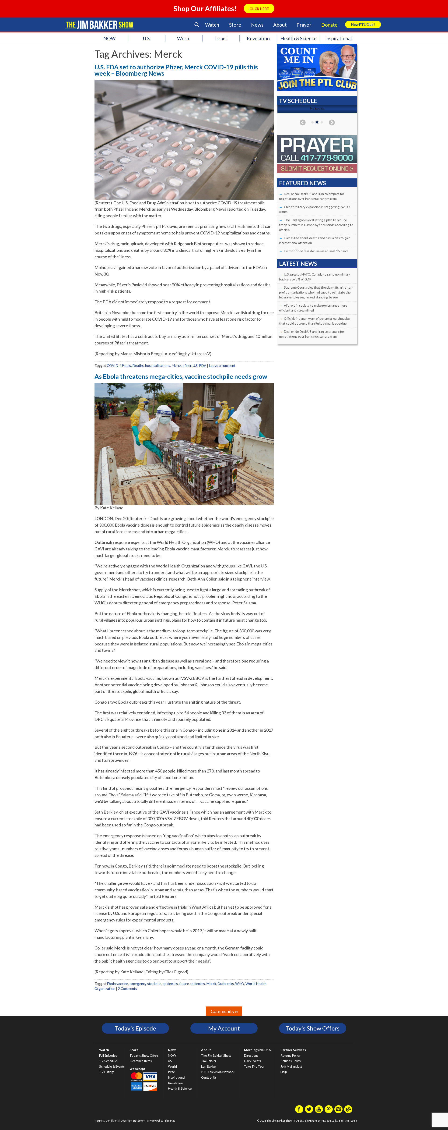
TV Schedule (108, 1061)
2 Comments (127, 988)
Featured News (302, 183)
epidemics (170, 983)
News (257, 25)
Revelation (258, 38)
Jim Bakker (99, 25)
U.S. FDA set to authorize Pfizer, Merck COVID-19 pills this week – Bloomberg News (176, 70)
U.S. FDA (199, 365)
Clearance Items (141, 1061)
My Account (224, 1028)
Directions (251, 1055)
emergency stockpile (145, 983)
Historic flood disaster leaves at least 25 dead (316, 251)
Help (283, 1072)
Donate (329, 25)
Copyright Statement (132, 1120)
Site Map (170, 1120)
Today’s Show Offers (144, 1055)
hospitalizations (157, 365)
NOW (109, 38)
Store (235, 25)
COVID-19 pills (119, 365)
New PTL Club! (363, 24)
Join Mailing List (291, 1066)
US (170, 1061)
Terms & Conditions (107, 1120)
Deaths (138, 365)
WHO (239, 983)
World (184, 38)
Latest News (298, 263)
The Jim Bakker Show (216, 1055)
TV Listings (106, 1072)
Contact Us (209, 1077)
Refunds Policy (290, 1061)
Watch (212, 25)
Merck (176, 365)
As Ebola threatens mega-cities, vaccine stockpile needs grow (180, 376)
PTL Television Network (217, 1072)
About (280, 25)
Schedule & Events (112, 1066)
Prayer (304, 25)
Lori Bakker (209, 1066)
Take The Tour (254, 1066)
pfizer (187, 365)
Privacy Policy (155, 1120)
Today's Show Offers (313, 1028)
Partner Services (293, 1050)
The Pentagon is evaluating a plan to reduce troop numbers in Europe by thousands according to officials (316, 225)
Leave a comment (222, 365)
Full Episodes (108, 1055)
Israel (221, 38)
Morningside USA (257, 1050)
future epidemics (192, 983)
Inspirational (338, 38)
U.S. (147, 38)
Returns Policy (290, 1055)
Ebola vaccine (117, 983)
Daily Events (252, 1061)
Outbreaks (225, 983)
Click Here (259, 9)
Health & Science (298, 38)
